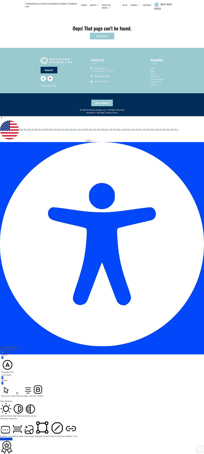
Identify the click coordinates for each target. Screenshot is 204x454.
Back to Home (102, 36)
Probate (153, 84)
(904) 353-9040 (101, 81)
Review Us (49, 70)
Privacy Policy (112, 113)
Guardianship (155, 82)
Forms (134, 5)
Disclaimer (91, 113)
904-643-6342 (102, 76)
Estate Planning (156, 79)
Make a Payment (102, 103)
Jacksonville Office (49, 85)
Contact (147, 5)
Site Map (100, 113)
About (93, 5)
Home (84, 5)
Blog (124, 5)
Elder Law (154, 76)
